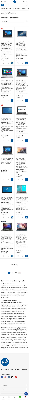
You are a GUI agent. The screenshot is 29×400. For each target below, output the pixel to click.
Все (13, 12)
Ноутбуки (3, 8)
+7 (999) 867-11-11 (7, 369)
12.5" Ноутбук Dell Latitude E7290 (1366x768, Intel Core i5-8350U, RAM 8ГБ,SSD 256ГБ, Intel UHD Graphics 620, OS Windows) (7, 200)
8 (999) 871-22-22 (21, 369)
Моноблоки (8, 8)
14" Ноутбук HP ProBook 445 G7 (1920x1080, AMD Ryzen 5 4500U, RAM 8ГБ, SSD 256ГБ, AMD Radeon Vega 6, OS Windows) (22, 200)
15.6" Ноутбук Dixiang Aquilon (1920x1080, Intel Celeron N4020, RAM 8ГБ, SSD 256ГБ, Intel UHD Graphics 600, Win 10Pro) (21, 237)
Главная (3, 12)
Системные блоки (16, 8)
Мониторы (24, 8)
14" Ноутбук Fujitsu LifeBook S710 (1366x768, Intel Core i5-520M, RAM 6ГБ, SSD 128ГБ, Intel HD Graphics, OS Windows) (7, 83)
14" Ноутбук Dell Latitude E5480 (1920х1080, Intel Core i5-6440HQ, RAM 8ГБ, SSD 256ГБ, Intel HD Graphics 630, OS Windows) (7, 121)
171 (16, 273)
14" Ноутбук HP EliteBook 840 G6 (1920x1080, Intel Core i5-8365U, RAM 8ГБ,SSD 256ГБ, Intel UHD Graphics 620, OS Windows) (7, 44)
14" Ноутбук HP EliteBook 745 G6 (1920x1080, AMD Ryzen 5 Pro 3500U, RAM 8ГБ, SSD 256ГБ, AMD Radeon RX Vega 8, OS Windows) (7, 161)
